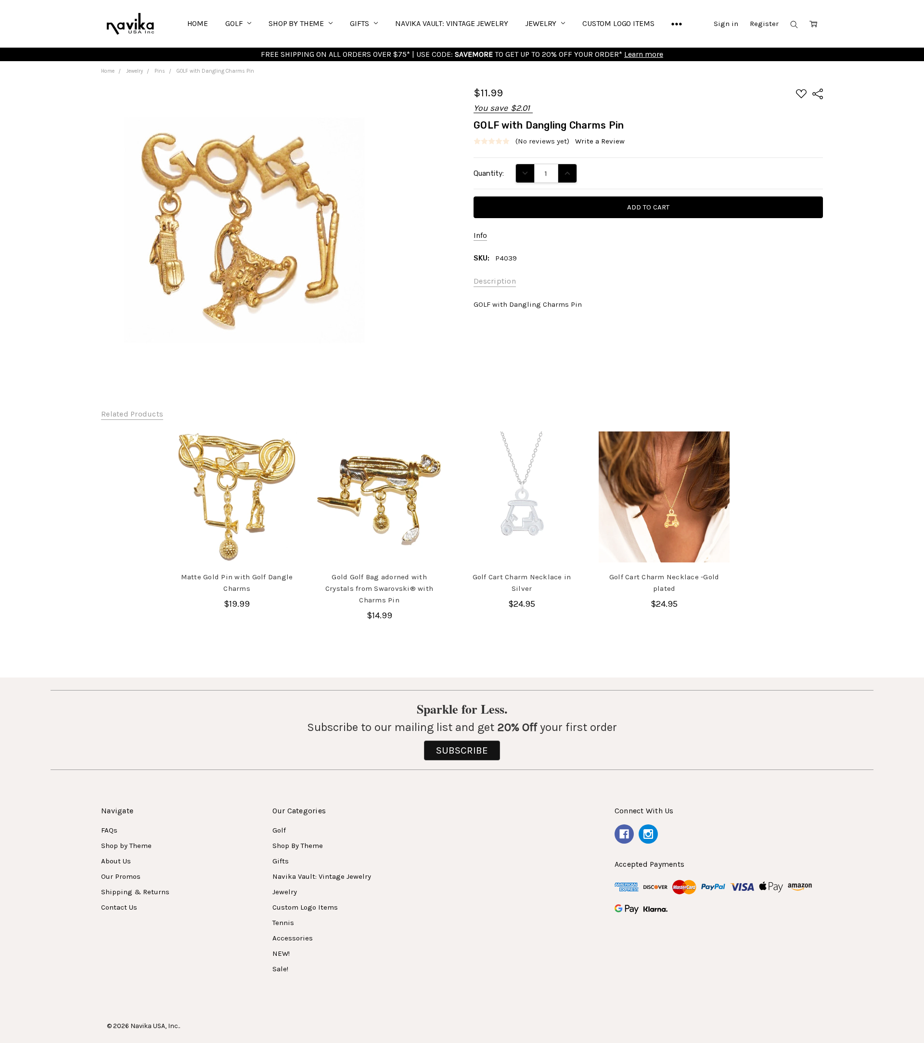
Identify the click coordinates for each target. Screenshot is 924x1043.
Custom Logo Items (618, 23)
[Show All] (677, 23)
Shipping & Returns (135, 891)
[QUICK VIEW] (284, 449)
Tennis (283, 922)
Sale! (280, 969)
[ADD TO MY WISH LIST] (284, 464)
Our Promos (121, 876)
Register (764, 23)
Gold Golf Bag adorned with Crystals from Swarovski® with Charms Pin (379, 588)
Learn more (643, 54)
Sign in (726, 23)
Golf (234, 23)
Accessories (292, 938)
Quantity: (489, 173)
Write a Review (600, 141)
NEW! (281, 953)
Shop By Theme (297, 23)
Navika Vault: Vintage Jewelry (451, 23)
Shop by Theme (126, 845)
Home (197, 23)
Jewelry (541, 23)
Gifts (360, 23)
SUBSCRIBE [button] (462, 750)
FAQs (109, 830)
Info (480, 235)
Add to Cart (237, 540)
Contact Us (119, 907)
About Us (116, 861)
